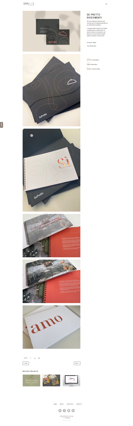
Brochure (89, 69)
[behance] (60, 410)
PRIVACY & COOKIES (66, 420)
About (62, 404)
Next (76, 363)
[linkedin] (73, 410)
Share (25, 358)
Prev (26, 363)
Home (55, 404)
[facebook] (64, 410)
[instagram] (68, 410)
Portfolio (70, 404)
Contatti (1, 125)
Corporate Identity (96, 69)
